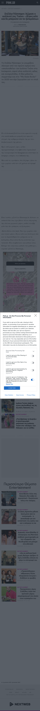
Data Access (20, 395)
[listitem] (20, 351)
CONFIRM (12, 388)
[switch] (32, 356)
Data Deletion (9, 395)
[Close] (36, 316)
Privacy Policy (31, 395)
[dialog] (20, 355)
